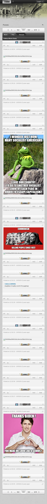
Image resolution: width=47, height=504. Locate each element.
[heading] (23, 52)
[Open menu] (13, 1)
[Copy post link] (43, 49)
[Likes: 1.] (34, 64)
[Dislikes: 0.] (41, 46)
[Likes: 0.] (34, 45)
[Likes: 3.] (34, 99)
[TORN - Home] (6, 1)
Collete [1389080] (10, 284)
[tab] (23, 42)
